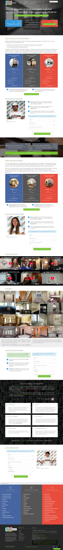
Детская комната (27, 506)
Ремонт (20, 531)
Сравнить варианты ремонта (31, 94)
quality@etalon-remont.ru (43, 537)
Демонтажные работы (49, 504)
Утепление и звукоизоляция (50, 519)
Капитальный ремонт (7, 496)
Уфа (47, 544)
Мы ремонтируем (32, 3)
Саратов (40, 544)
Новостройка (5, 501)
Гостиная (25, 503)
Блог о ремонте (21, 540)
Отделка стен (47, 494)
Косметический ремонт (7, 494)
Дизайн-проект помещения (29, 513)
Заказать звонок (57, 548)
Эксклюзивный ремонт (7, 497)
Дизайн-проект (21, 533)
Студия (4, 503)
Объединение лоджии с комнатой (51, 508)
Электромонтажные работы (50, 501)
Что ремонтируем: (10, 469)
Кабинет (25, 504)
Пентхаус (4, 508)
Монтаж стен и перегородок (50, 512)
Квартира (4, 499)
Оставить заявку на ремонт (21, 476)
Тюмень (45, 544)
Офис (4, 513)
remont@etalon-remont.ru (44, 538)
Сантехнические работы (49, 503)
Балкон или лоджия (27, 508)
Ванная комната (27, 494)
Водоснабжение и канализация (51, 515)
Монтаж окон (47, 520)
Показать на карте (34, 533)
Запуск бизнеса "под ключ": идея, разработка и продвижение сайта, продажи (31, 547)
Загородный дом (6, 512)
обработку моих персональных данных (47, 131)
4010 (36, 547)
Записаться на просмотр (44, 376)
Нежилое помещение (7, 515)
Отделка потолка (48, 497)
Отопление (47, 513)
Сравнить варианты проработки (31, 209)
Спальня (25, 499)
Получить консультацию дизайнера (42, 249)
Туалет (25, 496)
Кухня (25, 501)
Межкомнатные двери (49, 510)
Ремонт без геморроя (23, 3)
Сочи (42, 544)
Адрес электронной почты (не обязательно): (36, 242)
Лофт (4, 506)
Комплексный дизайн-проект (8, 517)
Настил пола (47, 496)
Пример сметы (14, 85)
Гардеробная (26, 510)
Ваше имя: (30, 119)
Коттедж (4, 510)
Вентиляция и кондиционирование (51, 517)
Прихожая (26, 512)
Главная (20, 530)
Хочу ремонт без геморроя (49, 24)
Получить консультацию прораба (42, 133)
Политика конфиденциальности (9, 547)
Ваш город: (35, 369)
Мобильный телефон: (32, 238)
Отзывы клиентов (21, 534)
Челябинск (49, 544)
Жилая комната (27, 497)
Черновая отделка (48, 506)
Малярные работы (48, 499)
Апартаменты (5, 504)
